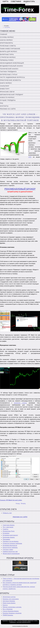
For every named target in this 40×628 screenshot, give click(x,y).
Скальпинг (4, 86)
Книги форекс (6, 83)
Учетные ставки (8, 549)
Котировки (6, 533)
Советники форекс (9, 525)
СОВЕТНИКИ (16, 1)
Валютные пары (7, 54)
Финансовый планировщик (11, 553)
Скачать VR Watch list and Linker (11, 500)
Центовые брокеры (9, 601)
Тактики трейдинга (8, 71)
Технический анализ (9, 69)
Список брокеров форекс (11, 611)
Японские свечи (7, 91)
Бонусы (5, 605)
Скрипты (5, 529)
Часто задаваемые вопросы (12, 77)
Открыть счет (7, 513)
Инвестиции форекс (9, 603)
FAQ (1, 103)
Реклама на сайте (8, 109)
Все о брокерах (8, 609)
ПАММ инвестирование (10, 48)
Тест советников (8, 527)
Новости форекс (7, 97)
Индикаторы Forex (9, 531)
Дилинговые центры (9, 597)
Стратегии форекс (8, 57)
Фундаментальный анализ (11, 66)
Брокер (18, 5)
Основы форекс (7, 37)
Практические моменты (10, 80)
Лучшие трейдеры (8, 100)
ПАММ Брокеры (8, 615)
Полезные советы (8, 46)
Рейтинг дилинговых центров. (12, 607)
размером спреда (20, 403)
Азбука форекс (6, 40)
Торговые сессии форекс (11, 541)
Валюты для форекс (8, 51)
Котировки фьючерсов (10, 545)
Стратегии (8, 5)
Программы (6, 539)
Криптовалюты (6, 43)
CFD (29, 157)
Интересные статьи (8, 74)
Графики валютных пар (10, 551)
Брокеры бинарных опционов (12, 613)
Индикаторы (29, 1)
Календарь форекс (9, 537)
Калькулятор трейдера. (10, 547)
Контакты (4, 106)
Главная (3, 34)
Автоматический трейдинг (11, 94)
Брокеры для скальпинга (11, 599)
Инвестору (4, 89)
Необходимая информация (12, 63)
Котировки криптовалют (10, 535)
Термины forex (7, 60)
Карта (5, 1)
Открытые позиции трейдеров (12, 543)
